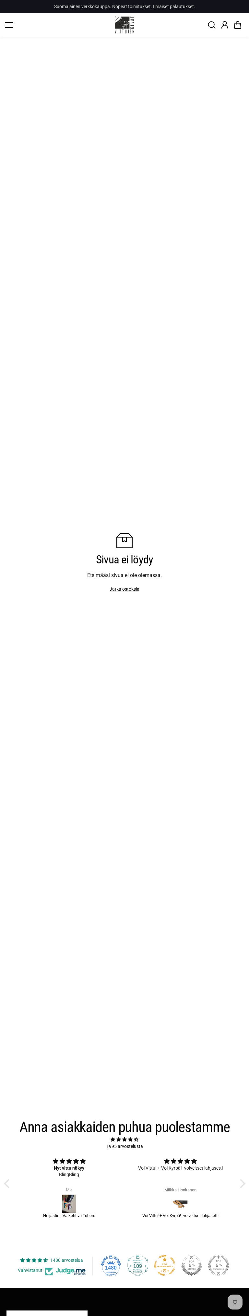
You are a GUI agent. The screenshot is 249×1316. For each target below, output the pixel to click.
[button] (237, 24)
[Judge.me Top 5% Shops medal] (191, 1265)
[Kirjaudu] (224, 24)
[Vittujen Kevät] (124, 25)
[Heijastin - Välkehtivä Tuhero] (69, 1204)
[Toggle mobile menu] (58, 25)
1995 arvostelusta (124, 1146)
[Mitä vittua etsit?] (211, 24)
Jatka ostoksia (124, 589)
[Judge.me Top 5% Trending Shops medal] (218, 1265)
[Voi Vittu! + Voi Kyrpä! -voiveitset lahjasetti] (181, 1204)
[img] (124, 1139)
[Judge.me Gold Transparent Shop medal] (164, 1265)
